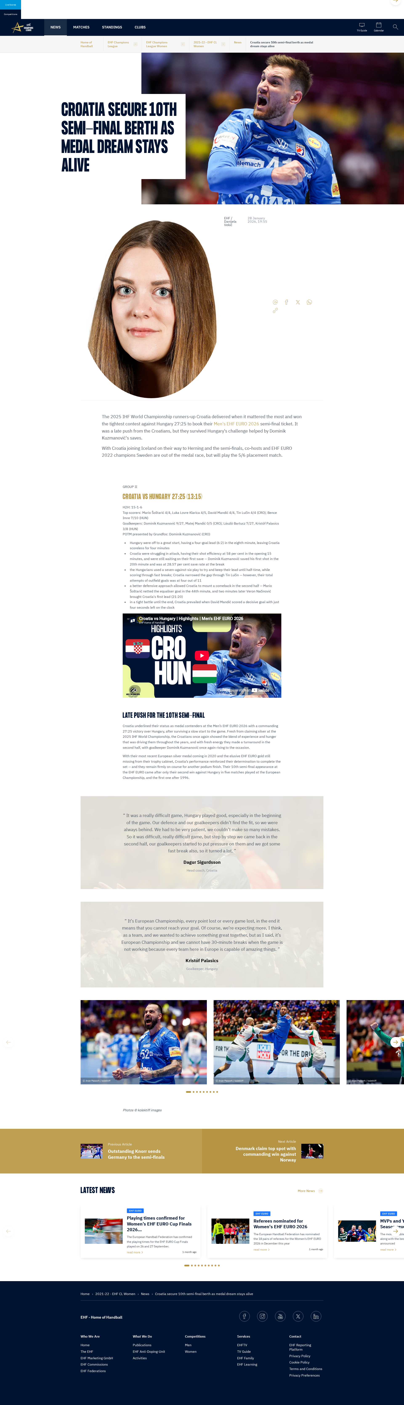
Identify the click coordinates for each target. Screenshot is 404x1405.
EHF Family (245, 1358)
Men (188, 1345)
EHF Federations (93, 1371)
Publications (142, 1345)
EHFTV (242, 1345)
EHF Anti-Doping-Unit (149, 1351)
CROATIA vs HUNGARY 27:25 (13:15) (163, 497)
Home (85, 1294)
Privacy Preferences (304, 1375)
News (55, 27)
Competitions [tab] (10, 14)
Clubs (140, 27)
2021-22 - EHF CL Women (205, 44)
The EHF (87, 1351)
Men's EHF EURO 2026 (236, 424)
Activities (140, 1358)
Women (191, 1351)
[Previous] (8, 1042)
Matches (81, 27)
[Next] (395, 1042)
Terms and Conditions (305, 1369)
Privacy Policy (299, 1356)
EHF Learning (247, 1364)
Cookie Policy (299, 1362)
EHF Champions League (118, 44)
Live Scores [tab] (10, 4)
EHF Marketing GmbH (97, 1358)
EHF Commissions (94, 1364)
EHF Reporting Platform (300, 1347)
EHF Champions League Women (156, 44)
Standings (112, 27)
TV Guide (244, 1351)
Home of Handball (87, 44)
